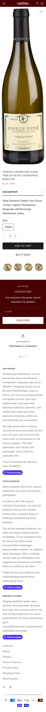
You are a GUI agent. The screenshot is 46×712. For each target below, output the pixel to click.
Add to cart (23, 246)
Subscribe (23, 320)
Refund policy (10, 678)
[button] (23, 192)
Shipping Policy (11, 673)
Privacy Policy (10, 667)
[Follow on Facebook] (4, 687)
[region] (23, 343)
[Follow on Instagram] (10, 687)
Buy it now (23, 254)
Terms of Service (12, 662)
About (6, 651)
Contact (7, 656)
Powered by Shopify (34, 694)
